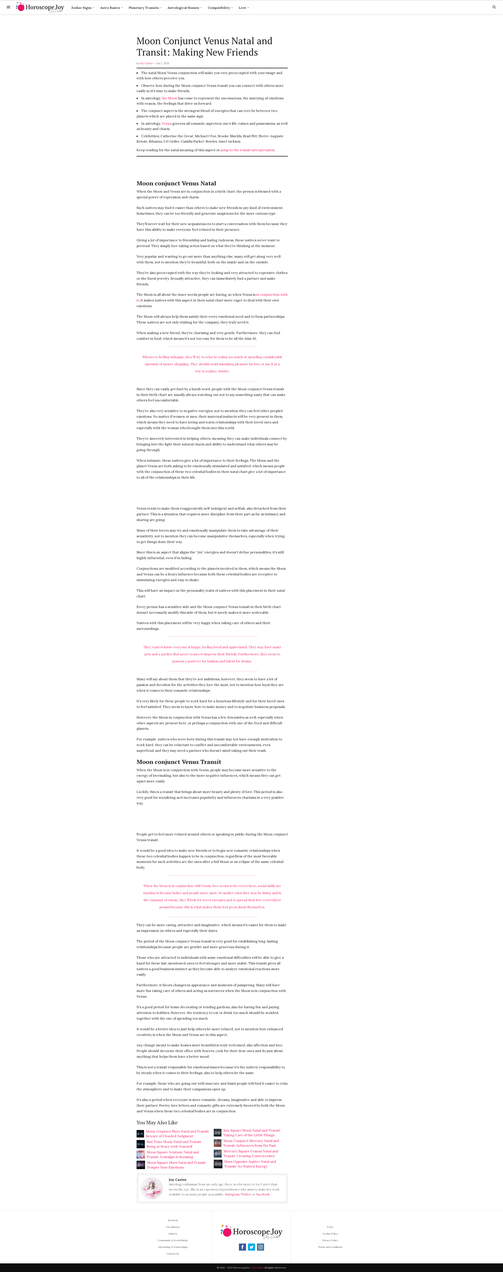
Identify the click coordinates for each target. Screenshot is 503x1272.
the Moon (169, 98)
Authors (172, 1233)
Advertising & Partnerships (173, 1246)
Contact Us (173, 1253)
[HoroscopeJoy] (40, 7)
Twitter (246, 1194)
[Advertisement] (212, 25)
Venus (167, 123)
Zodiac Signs (81, 8)
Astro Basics (110, 8)
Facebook (263, 1194)
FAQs (330, 1226)
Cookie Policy (330, 1233)
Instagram (232, 1194)
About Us (173, 1220)
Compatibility (219, 8)
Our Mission (173, 1226)
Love (242, 8)
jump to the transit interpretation (248, 150)
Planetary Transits (144, 8)
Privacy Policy (330, 1240)
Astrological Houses (183, 8)
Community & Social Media (173, 1240)
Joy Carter (146, 63)
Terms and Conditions (330, 1246)
